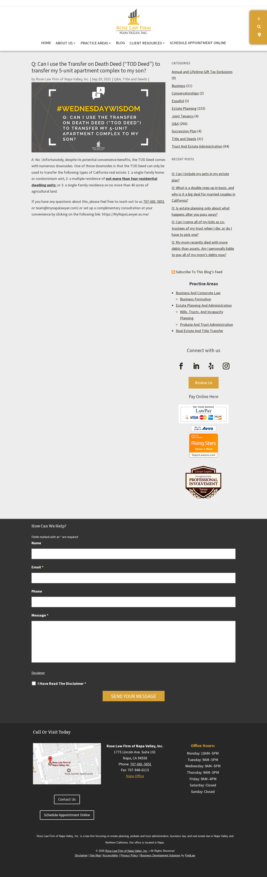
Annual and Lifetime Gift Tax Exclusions (202, 71)
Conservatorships (185, 93)
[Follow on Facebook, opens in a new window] (181, 366)
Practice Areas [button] (94, 43)
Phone (36, 591)
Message (39, 615)
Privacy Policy (129, 855)
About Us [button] (64, 43)
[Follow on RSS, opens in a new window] (211, 366)
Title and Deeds (135, 79)
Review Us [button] (203, 382)
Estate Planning (184, 108)
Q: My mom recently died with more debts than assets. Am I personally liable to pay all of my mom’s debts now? (203, 248)
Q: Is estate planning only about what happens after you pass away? (201, 211)
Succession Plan (184, 131)
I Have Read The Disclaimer (62, 683)
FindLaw (190, 855)
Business (178, 85)
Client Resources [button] (146, 43)
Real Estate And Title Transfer (199, 330)
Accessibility (110, 855)
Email (37, 567)
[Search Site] (259, 26)
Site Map (95, 855)
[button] (262, 841)
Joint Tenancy (183, 116)
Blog (120, 42)
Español (178, 100)
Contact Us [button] (67, 799)
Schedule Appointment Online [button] (67, 814)
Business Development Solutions (160, 855)
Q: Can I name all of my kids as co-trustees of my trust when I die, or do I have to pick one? (202, 228)
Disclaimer (38, 673)
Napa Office (135, 776)
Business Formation (195, 299)
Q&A (117, 79)
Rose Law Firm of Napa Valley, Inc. (62, 79)
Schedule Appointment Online (198, 42)
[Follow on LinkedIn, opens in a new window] (196, 366)
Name (36, 543)
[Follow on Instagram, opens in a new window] (226, 366)
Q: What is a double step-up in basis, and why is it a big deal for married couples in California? (203, 194)
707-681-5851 (154, 201)
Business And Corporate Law (198, 292)
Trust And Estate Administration (197, 146)
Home (46, 42)
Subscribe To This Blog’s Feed (199, 271)
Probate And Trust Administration (206, 324)
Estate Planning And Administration (204, 305)
